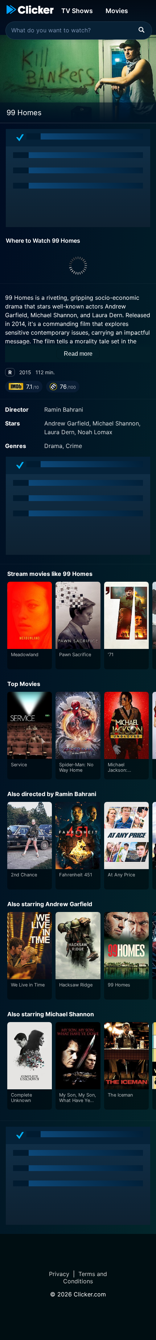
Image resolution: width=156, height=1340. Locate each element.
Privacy (59, 1274)
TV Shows (77, 11)
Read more (78, 354)
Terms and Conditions (85, 1277)
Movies (117, 11)
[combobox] (78, 30)
